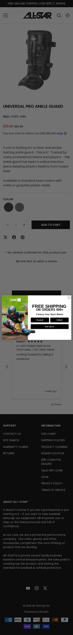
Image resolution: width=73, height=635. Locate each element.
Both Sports (49, 326)
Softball (59, 320)
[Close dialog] (68, 297)
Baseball (40, 320)
